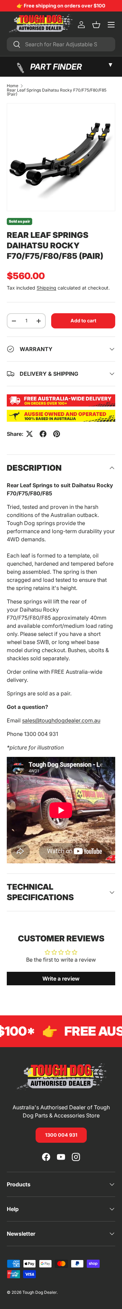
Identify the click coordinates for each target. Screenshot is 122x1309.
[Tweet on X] (29, 434)
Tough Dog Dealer (39, 1292)
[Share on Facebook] (43, 434)
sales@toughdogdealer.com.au (61, 720)
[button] (96, 24)
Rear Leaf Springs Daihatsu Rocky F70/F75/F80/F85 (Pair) (56, 92)
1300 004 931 (61, 1135)
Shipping (46, 288)
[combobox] (61, 44)
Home (12, 86)
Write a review (61, 978)
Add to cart (83, 320)
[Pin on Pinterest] (56, 434)
